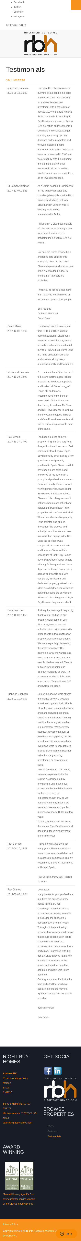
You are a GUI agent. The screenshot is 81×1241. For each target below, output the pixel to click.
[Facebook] (48, 1070)
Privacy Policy (10, 1224)
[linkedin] (57, 1070)
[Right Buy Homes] (40, 44)
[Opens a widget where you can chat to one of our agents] (66, 1234)
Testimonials (54, 1136)
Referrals (52, 1131)
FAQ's (51, 1126)
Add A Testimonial (15, 79)
